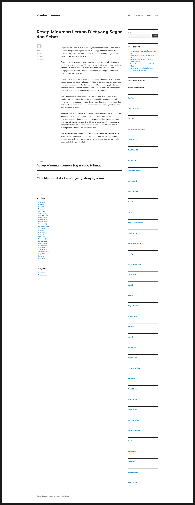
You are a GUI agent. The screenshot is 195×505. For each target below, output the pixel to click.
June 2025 (41, 232)
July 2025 (41, 230)
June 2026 (41, 207)
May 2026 (41, 209)
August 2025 (42, 228)
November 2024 (43, 247)
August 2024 (42, 254)
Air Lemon (138, 16)
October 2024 (42, 250)
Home (129, 16)
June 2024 (41, 258)
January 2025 (42, 243)
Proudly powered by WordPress (59, 496)
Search (130, 33)
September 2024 (43, 252)
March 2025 (42, 239)
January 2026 (42, 217)
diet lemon (40, 59)
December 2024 (43, 245)
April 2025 (41, 237)
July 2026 (41, 205)
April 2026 (41, 211)
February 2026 (43, 215)
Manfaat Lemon (48, 15)
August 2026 (42, 202)
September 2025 (43, 226)
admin (39, 50)
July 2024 (41, 256)
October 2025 (42, 224)
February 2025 (43, 241)
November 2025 (43, 222)
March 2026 (42, 213)
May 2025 (41, 235)
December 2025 (43, 220)
